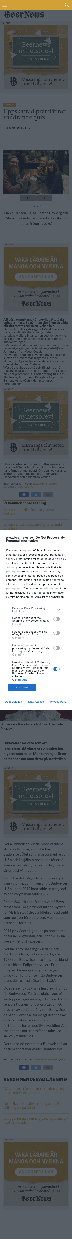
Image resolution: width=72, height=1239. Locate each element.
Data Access (36, 701)
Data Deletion (13, 701)
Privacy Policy (58, 701)
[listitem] (36, 609)
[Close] (64, 538)
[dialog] (36, 619)
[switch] (56, 619)
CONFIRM (22, 687)
